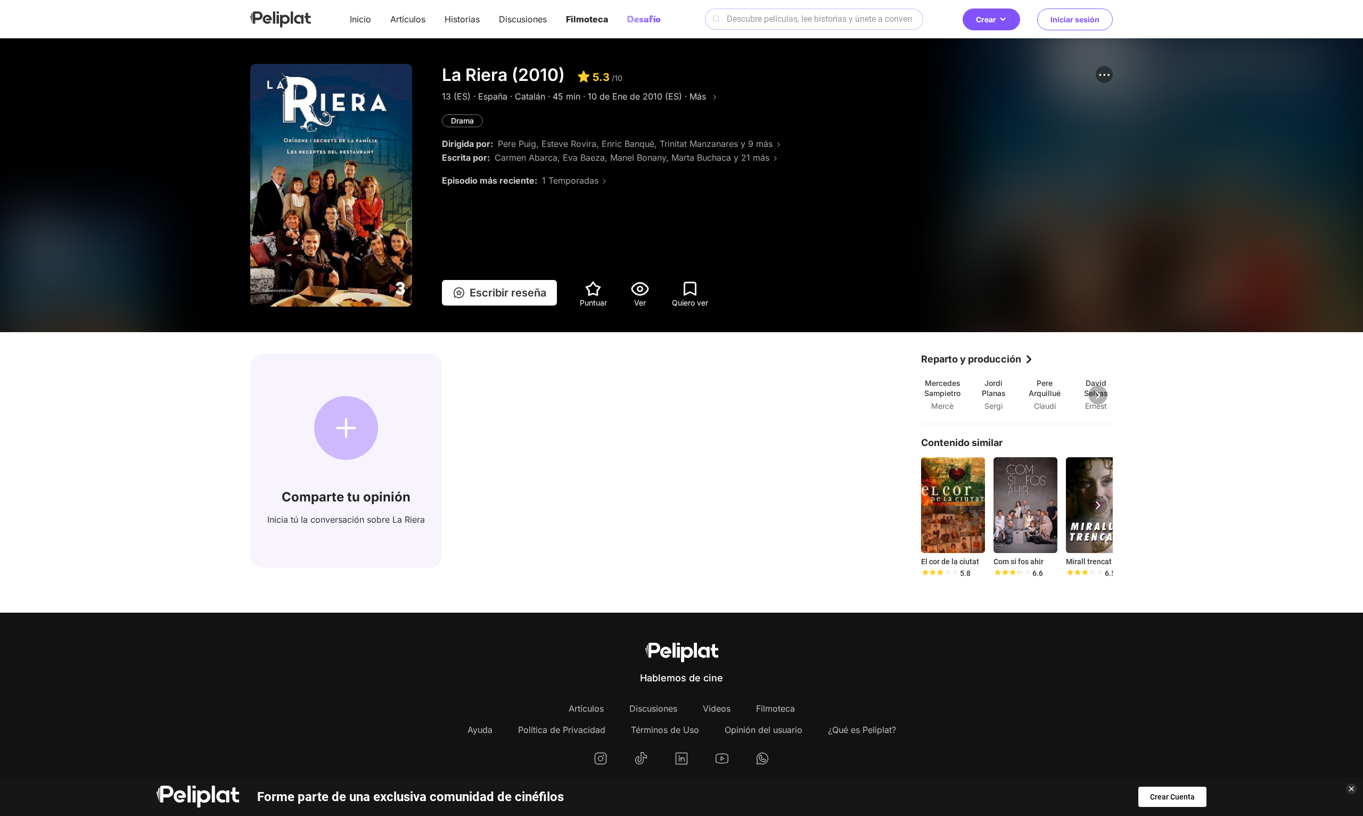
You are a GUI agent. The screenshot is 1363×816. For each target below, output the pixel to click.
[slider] (939, 573)
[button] (1104, 74)
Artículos (407, 19)
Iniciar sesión (1074, 19)
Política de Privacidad (561, 730)
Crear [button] (986, 19)
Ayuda (479, 730)
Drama (462, 120)
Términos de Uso (665, 730)
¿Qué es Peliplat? (862, 730)
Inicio (360, 19)
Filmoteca (587, 19)
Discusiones (523, 19)
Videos (716, 708)
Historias (462, 19)
